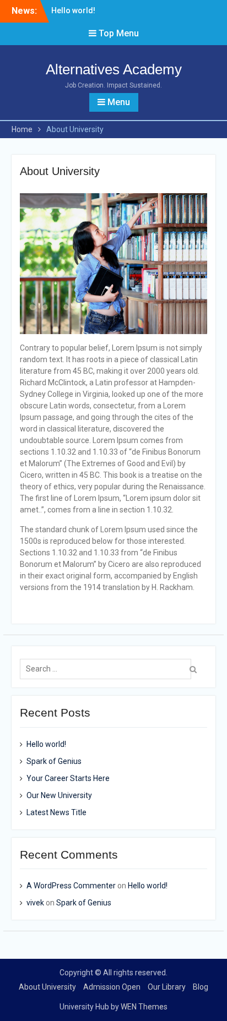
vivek (35, 902)
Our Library (167, 986)
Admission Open (111, 986)
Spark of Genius (54, 761)
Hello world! (73, 10)
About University (47, 986)
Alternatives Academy (114, 69)
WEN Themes (144, 1006)
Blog (200, 986)
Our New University (59, 795)
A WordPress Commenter (71, 885)
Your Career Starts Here (68, 778)
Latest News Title (56, 812)
